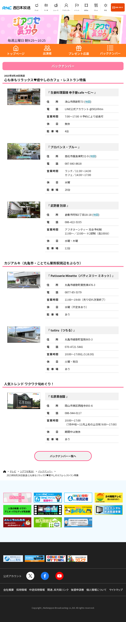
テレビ (37, 10)
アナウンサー (66, 10)
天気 (105, 10)
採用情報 (21, 590)
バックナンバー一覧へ (63, 456)
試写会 (86, 10)
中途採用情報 (37, 590)
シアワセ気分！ (27, 471)
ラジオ (46, 10)
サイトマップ (116, 590)
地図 (87, 102)
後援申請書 (77, 590)
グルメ (96, 10)
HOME (4, 471)
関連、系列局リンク (57, 590)
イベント (76, 10)
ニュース (55, 10)
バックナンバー (45, 471)
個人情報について (96, 590)
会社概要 (8, 590)
